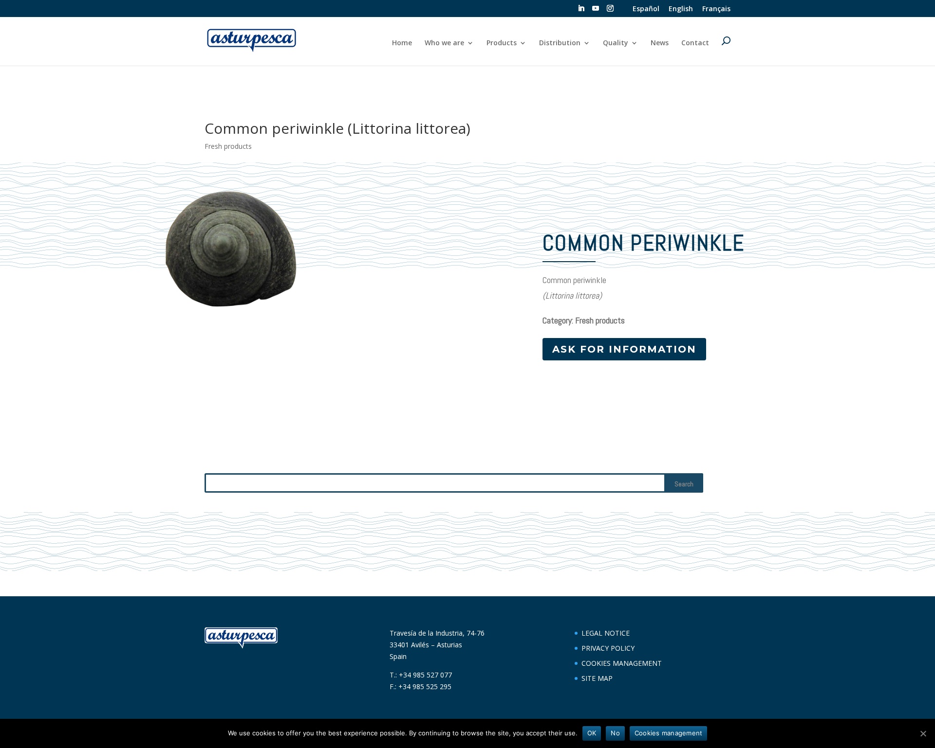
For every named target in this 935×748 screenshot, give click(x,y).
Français (716, 9)
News (660, 43)
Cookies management (669, 733)
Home (402, 43)
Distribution (559, 43)
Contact (695, 43)
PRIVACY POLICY (608, 648)
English (681, 9)
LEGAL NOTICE (605, 633)
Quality (615, 43)
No (615, 733)
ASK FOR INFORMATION (624, 349)
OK (592, 733)
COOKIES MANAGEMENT (621, 663)
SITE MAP (597, 678)
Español (646, 9)
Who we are (444, 43)
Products (501, 43)
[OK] (923, 733)
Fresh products (228, 146)
